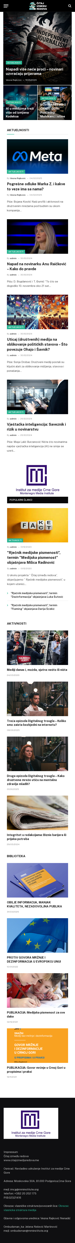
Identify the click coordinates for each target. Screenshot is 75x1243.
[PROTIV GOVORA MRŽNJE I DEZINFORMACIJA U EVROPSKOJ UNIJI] (37, 935)
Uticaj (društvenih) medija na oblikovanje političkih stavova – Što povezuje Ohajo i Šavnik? (37, 344)
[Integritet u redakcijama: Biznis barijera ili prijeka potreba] (37, 813)
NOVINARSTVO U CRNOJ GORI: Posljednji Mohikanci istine (53, 110)
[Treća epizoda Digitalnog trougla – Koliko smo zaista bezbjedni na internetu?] (37, 699)
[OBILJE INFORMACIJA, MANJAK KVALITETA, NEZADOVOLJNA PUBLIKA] (37, 880)
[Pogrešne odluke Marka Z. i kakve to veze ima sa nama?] (37, 156)
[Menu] (6, 6)
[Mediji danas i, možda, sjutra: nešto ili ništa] (37, 647)
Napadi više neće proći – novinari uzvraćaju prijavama (34, 71)
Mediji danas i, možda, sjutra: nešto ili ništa (37, 670)
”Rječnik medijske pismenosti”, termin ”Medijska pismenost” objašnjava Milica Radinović (33, 557)
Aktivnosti (15, 540)
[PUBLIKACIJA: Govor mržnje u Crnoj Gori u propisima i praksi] (37, 1045)
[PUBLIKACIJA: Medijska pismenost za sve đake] (37, 990)
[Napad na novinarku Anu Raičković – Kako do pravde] (37, 236)
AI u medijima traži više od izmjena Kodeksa (20, 112)
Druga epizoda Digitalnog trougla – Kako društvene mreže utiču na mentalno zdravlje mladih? (36, 780)
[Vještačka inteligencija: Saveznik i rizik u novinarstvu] (37, 397)
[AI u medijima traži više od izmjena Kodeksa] (20, 103)
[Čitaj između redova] (37, 6)
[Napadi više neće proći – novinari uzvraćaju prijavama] (37, 48)
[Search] (69, 6)
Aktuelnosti (16, 172)
